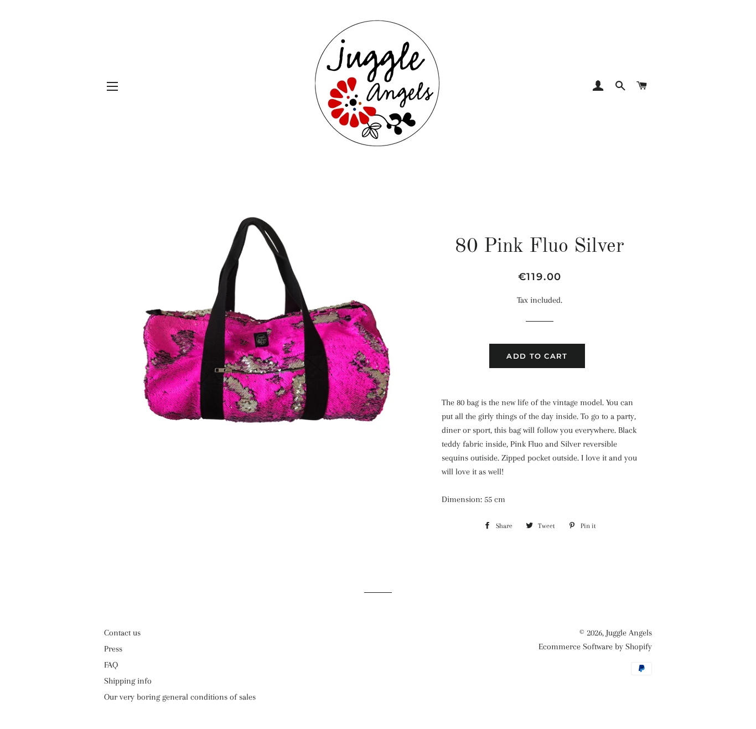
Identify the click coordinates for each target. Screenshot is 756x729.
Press (113, 649)
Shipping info (128, 681)
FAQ (111, 665)
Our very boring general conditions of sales (180, 697)
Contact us (122, 633)
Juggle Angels (629, 633)
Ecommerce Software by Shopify (595, 647)
